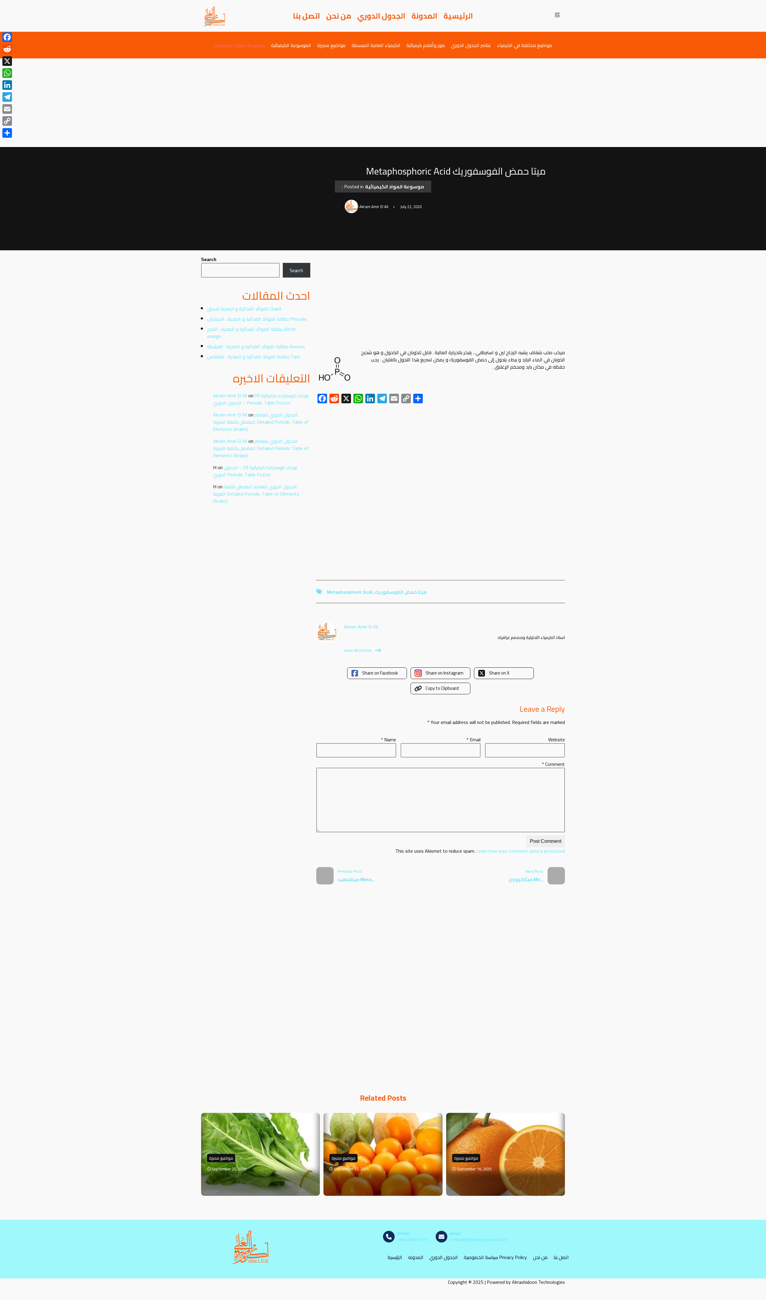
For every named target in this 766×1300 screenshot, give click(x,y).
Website (556, 739)
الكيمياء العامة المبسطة (376, 45)
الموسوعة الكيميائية (291, 45)
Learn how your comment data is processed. (479, 850)
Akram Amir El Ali (230, 395)
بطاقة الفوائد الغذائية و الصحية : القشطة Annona (256, 346)
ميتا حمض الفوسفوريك (400, 591)
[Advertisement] (383, 103)
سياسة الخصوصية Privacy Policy (495, 1257)
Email (473, 739)
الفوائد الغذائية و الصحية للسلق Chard (244, 308)
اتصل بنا (306, 16)
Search (208, 259)
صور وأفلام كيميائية (425, 45)
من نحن (338, 16)
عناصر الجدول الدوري (471, 45)
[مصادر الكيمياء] (214, 15)
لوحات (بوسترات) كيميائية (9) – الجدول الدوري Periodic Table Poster (260, 399)
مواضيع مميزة (331, 45)
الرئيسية (458, 16)
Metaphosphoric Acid (349, 591)
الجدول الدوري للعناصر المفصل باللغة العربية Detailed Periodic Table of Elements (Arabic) (261, 422)
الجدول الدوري (381, 16)
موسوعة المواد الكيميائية (239, 45)
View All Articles (358, 650)
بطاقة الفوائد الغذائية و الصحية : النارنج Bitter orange (251, 333)
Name (388, 739)
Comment (553, 764)
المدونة (424, 16)
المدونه (415, 1257)
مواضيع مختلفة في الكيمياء (524, 45)
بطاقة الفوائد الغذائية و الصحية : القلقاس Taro (253, 356)
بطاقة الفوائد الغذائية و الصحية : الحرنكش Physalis (257, 318)
